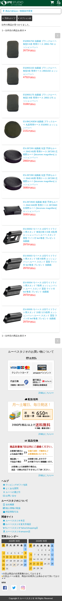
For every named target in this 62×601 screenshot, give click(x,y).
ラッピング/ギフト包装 (16, 485)
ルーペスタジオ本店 (15, 520)
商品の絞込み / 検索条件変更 (19, 11)
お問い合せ (11, 495)
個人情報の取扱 (13, 508)
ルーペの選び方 (13, 492)
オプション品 (25, 18)
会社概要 (10, 504)
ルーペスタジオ (27, 598)
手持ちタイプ (10, 18)
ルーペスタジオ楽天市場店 (18, 524)
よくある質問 (12, 488)
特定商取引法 (12, 512)
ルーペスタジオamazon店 (18, 531)
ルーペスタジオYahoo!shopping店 (22, 528)
